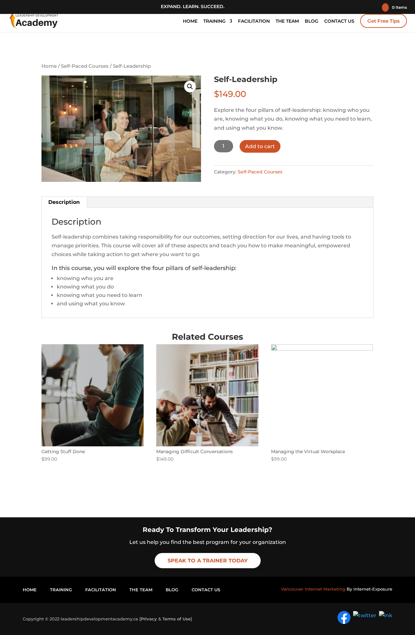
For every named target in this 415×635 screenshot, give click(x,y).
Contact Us (339, 21)
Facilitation (254, 21)
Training (214, 21)
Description (64, 202)
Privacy (149, 618)
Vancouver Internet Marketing (313, 589)
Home (190, 21)
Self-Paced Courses (85, 66)
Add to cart (260, 146)
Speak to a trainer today (208, 561)
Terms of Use (176, 618)
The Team (287, 21)
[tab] (64, 202)
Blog (311, 21)
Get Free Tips (383, 21)
